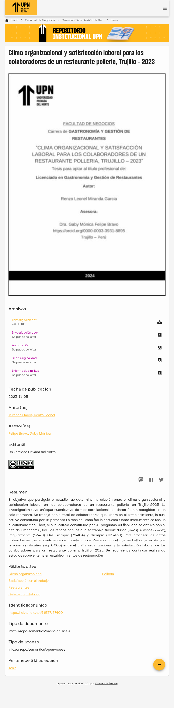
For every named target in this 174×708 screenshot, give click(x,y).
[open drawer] (164, 8)
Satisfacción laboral (24, 594)
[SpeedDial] (159, 665)
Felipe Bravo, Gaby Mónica (29, 433)
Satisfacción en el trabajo (28, 580)
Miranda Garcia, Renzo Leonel (31, 415)
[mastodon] (141, 479)
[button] (87, 334)
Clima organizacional (25, 574)
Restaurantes (18, 587)
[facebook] (151, 479)
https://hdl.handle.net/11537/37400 (35, 612)
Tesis (114, 20)
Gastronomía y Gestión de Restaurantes (83, 20)
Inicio (14, 20)
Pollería (108, 574)
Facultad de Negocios (40, 20)
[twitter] (161, 479)
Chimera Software (106, 683)
